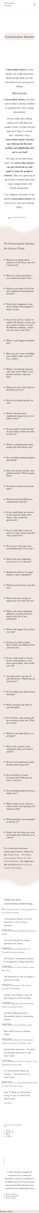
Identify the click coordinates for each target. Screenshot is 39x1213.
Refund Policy (11, 1196)
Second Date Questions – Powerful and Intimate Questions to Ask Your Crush (19, 1052)
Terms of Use (11, 1198)
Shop (8, 1134)
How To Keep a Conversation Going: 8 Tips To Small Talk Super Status (17, 1095)
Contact (9, 1136)
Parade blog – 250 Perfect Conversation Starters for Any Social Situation (18, 858)
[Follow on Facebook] (20, 1158)
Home (8, 1130)
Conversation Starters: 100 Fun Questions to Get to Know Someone (18, 922)
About (8, 1132)
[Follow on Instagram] (20, 1161)
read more (8, 1103)
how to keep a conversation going (18, 866)
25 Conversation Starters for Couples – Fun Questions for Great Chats (17, 1074)
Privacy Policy (11, 1194)
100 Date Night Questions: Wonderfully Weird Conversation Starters (18, 1016)
